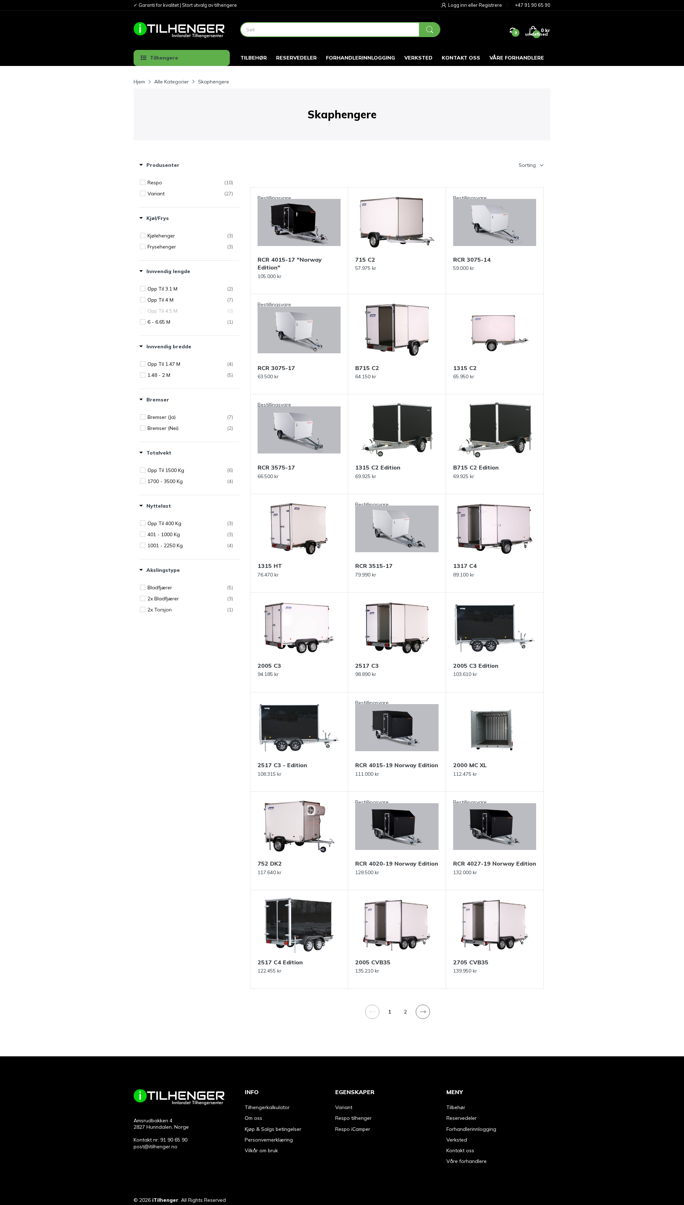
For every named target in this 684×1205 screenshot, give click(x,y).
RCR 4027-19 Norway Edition (494, 863)
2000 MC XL (470, 765)
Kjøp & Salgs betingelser (273, 1129)
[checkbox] (190, 182)
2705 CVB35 (470, 962)
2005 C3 (269, 665)
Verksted (456, 1140)
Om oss (253, 1118)
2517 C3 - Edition (282, 765)
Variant (343, 1107)
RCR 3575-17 (276, 467)
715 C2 (365, 259)
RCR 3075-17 (276, 367)
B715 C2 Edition (476, 467)
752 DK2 (270, 863)
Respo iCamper (352, 1129)
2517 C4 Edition (280, 962)
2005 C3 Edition (475, 665)
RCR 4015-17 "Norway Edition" (290, 263)
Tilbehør (455, 1107)
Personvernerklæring (269, 1140)
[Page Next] (423, 1012)
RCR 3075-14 (472, 259)
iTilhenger (165, 1200)
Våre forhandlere (466, 1161)
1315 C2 (465, 367)
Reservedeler (461, 1118)
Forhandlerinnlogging (471, 1129)
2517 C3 (367, 665)
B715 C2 (367, 367)
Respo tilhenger (353, 1118)
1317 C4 (465, 565)
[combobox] (340, 29)
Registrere (490, 5)
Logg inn (458, 5)
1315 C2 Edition (377, 467)
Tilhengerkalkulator (267, 1107)
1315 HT (270, 565)
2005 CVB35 (372, 962)
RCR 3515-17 (374, 565)
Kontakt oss (460, 1150)
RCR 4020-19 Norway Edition (396, 863)
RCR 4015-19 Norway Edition (396, 765)
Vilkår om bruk (261, 1150)
